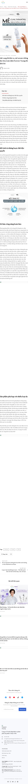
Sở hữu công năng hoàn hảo (9, 98)
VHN (18, 549)
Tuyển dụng (4, 755)
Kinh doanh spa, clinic (6, 753)
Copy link (4, 554)
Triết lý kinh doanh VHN (6, 751)
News (9, 55)
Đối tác (3, 757)
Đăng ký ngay (22, 709)
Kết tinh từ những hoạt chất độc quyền (12, 95)
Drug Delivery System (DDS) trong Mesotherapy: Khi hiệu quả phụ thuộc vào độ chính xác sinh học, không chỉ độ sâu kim (14, 639)
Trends (12, 549)
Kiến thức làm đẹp (4, 55)
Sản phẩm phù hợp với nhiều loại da (11, 100)
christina (6, 549)
